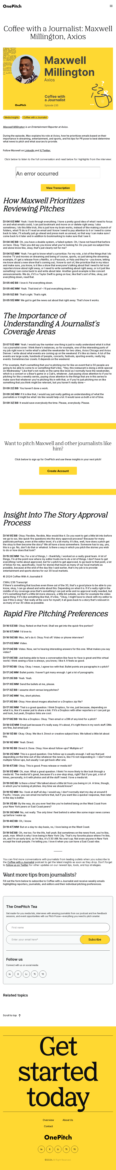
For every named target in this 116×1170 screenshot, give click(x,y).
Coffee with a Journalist (35, 117)
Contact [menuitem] (48, 1126)
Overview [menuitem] (48, 1120)
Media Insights (12, 117)
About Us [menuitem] (68, 1120)
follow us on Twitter (17, 865)
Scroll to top (10, 1015)
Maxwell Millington (14, 126)
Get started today (58, 1073)
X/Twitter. (45, 150)
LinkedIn (30, 150)
